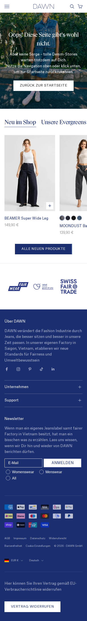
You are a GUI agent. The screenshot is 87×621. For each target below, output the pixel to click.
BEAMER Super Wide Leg (26, 218)
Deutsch (34, 560)
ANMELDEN (63, 463)
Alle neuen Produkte (43, 249)
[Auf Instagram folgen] (18, 369)
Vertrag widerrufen (32, 606)
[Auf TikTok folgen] (41, 369)
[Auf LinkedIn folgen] (53, 369)
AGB (7, 538)
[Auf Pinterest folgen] (30, 369)
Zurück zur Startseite (43, 85)
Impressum (20, 538)
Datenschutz (37, 538)
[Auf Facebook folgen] (6, 369)
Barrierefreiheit (13, 546)
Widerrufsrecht (57, 538)
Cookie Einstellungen (38, 546)
